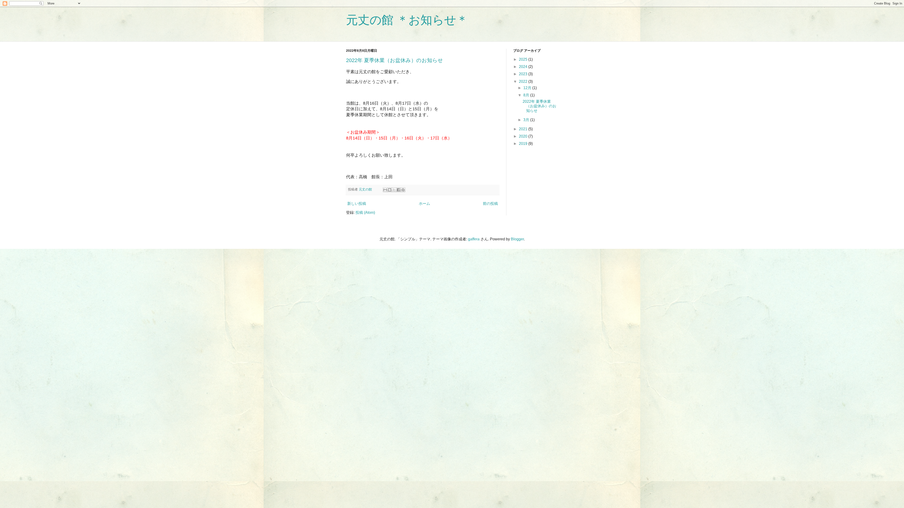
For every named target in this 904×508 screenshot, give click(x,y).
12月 (527, 88)
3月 (526, 120)
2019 (523, 144)
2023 (523, 74)
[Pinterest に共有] (403, 189)
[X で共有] (394, 189)
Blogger (517, 239)
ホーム (424, 204)
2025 (523, 59)
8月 (526, 95)
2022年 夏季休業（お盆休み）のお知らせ (394, 60)
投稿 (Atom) (365, 212)
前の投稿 (490, 204)
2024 (523, 67)
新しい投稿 (356, 204)
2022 (523, 81)
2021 (523, 129)
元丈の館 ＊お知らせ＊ (407, 20)
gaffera (474, 239)
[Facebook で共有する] (398, 189)
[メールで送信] (385, 189)
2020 (523, 136)
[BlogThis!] (389, 189)
